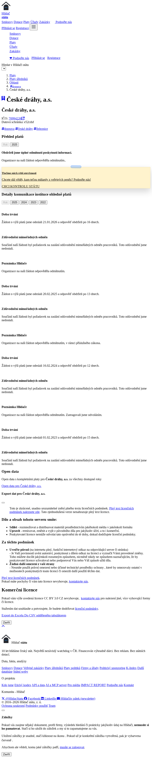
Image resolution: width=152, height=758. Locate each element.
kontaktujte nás (78, 581)
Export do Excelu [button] (13, 615)
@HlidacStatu (14, 698)
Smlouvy (7, 22)
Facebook (34, 698)
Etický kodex (22, 685)
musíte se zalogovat (72, 747)
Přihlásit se (8, 28)
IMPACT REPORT (93, 685)
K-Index (131, 668)
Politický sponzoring (112, 668)
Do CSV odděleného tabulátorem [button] (45, 615)
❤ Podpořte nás (19, 58)
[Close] (3, 502)
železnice (42, 128)
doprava (16, 86)
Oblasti (14, 82)
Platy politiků (72, 668)
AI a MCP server (56, 685)
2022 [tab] (43, 202)
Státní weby (20, 671)
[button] (21, 486)
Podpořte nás (63, 22)
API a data (38, 685)
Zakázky (44, 22)
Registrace (22, 28)
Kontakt (129, 685)
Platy (26, 22)
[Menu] (34, 27)
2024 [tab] (24, 202)
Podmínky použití (37, 705)
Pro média (73, 685)
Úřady (34, 22)
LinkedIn (50, 698)
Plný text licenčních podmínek (20, 578)
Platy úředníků (19, 79)
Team (51, 705)
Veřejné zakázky (33, 668)
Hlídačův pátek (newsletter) (77, 698)
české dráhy (25, 128)
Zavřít (6, 622)
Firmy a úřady (90, 668)
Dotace (18, 22)
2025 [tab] (14, 144)
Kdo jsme (8, 685)
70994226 (15, 118)
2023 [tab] (33, 202)
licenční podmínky (86, 608)
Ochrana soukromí (13, 705)
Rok (5, 144)
